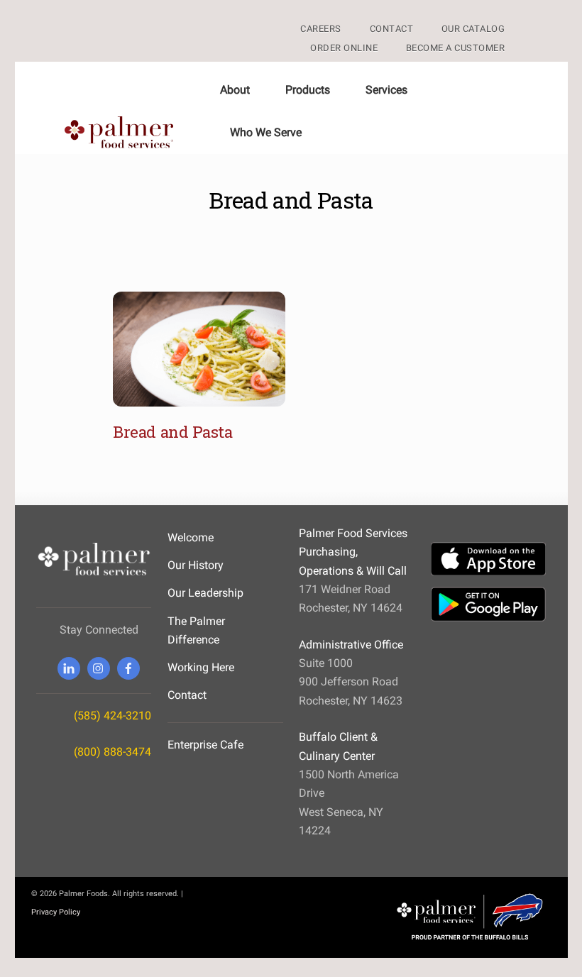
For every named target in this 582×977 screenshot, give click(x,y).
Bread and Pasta (172, 431)
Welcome (191, 537)
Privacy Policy (55, 912)
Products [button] (307, 89)
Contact (187, 695)
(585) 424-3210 (112, 715)
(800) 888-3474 (112, 751)
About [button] (235, 89)
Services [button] (386, 89)
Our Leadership (205, 593)
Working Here (201, 667)
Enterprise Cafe (205, 744)
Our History (196, 565)
